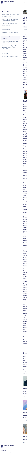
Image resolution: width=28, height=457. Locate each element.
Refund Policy (3, 450)
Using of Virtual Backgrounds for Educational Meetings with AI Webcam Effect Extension (10, 47)
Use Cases (5, 11)
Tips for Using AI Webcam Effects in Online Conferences (10, 42)
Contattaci (3, 448)
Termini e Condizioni (10, 448)
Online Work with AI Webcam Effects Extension (9, 28)
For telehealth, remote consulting (10, 56)
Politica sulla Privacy (18, 448)
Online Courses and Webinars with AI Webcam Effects (10, 15)
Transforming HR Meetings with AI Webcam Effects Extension (10, 19)
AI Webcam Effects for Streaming (8, 37)
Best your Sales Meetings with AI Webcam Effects (10, 24)
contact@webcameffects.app (16, 452)
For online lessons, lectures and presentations (9, 52)
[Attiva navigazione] (24, 2)
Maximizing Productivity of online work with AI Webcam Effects (10, 33)
